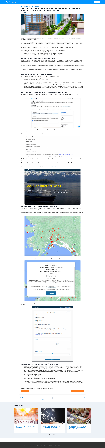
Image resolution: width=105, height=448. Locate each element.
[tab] (49, 434)
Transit (38, 6)
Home (21, 445)
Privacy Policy (31, 445)
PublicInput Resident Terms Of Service (52, 445)
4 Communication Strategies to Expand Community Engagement (72, 398)
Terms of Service (38, 445)
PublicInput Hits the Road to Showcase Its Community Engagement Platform (35, 398)
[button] (36, 2)
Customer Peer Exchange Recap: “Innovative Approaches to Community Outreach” (52, 427)
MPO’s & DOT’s (33, 6)
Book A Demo (89, 2)
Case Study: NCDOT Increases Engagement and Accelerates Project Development (77, 427)
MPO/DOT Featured (26, 6)
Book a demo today (56, 166)
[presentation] (26, 416)
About (25, 445)
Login (97, 2)
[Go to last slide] (15, 420)
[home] (15, 2)
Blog (21, 6)
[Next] (89, 420)
